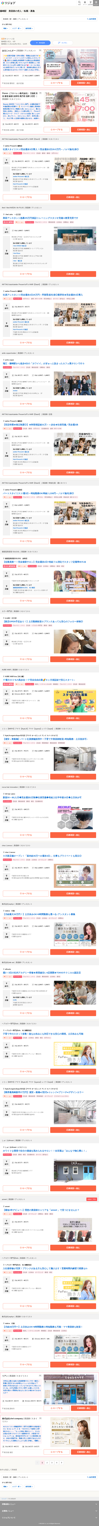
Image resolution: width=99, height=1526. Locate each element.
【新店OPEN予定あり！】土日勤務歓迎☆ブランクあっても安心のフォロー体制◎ (43, 621)
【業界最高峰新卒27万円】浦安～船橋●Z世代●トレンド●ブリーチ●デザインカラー (43, 1092)
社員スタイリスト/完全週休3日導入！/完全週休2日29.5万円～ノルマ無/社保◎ (41, 149)
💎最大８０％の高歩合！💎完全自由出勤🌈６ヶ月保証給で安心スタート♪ (39, 680)
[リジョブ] (8, 3)
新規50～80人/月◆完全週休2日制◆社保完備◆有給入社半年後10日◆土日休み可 (42, 797)
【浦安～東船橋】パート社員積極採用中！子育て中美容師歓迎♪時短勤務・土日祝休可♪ (45, 739)
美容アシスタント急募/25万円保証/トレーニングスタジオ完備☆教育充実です (40, 218)
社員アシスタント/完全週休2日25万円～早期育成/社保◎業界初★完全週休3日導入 (43, 295)
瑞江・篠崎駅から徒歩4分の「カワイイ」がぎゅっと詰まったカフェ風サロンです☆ (44, 363)
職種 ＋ (6, 28)
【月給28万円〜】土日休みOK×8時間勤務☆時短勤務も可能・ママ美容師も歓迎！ (43, 1327)
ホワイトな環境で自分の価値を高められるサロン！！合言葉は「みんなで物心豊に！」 (45, 1151)
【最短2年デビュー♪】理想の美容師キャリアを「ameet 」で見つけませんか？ (41, 1210)
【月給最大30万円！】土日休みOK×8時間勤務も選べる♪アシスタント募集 (39, 914)
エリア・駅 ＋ (16, 28)
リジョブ (4, 1498)
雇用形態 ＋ (29, 28)
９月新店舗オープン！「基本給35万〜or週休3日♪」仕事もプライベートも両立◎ (42, 856)
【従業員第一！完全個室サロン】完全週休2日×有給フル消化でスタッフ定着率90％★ (44, 562)
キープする (58, 83)
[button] (49, 164)
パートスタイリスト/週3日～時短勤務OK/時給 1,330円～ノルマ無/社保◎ (38, 493)
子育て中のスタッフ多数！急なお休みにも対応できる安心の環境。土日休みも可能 (43, 1034)
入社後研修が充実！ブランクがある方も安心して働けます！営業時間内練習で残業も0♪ (45, 1268)
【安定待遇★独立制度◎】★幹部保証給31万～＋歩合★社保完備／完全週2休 (40, 424)
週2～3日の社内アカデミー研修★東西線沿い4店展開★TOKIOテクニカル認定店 (42, 972)
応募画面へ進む (84, 83)
